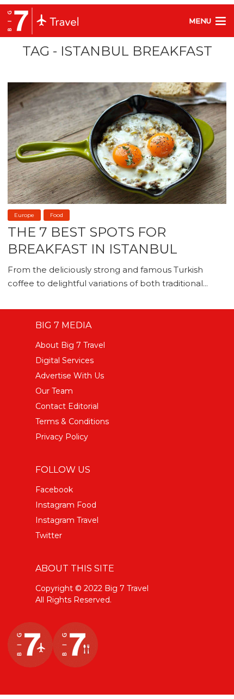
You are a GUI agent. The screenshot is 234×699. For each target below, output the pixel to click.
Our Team (54, 391)
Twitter (48, 535)
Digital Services (64, 360)
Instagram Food (65, 505)
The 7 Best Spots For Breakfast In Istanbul (92, 240)
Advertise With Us (69, 376)
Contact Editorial (66, 406)
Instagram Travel (66, 520)
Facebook (54, 490)
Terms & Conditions (72, 421)
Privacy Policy (61, 437)
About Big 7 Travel (70, 345)
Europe (24, 215)
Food (56, 215)
